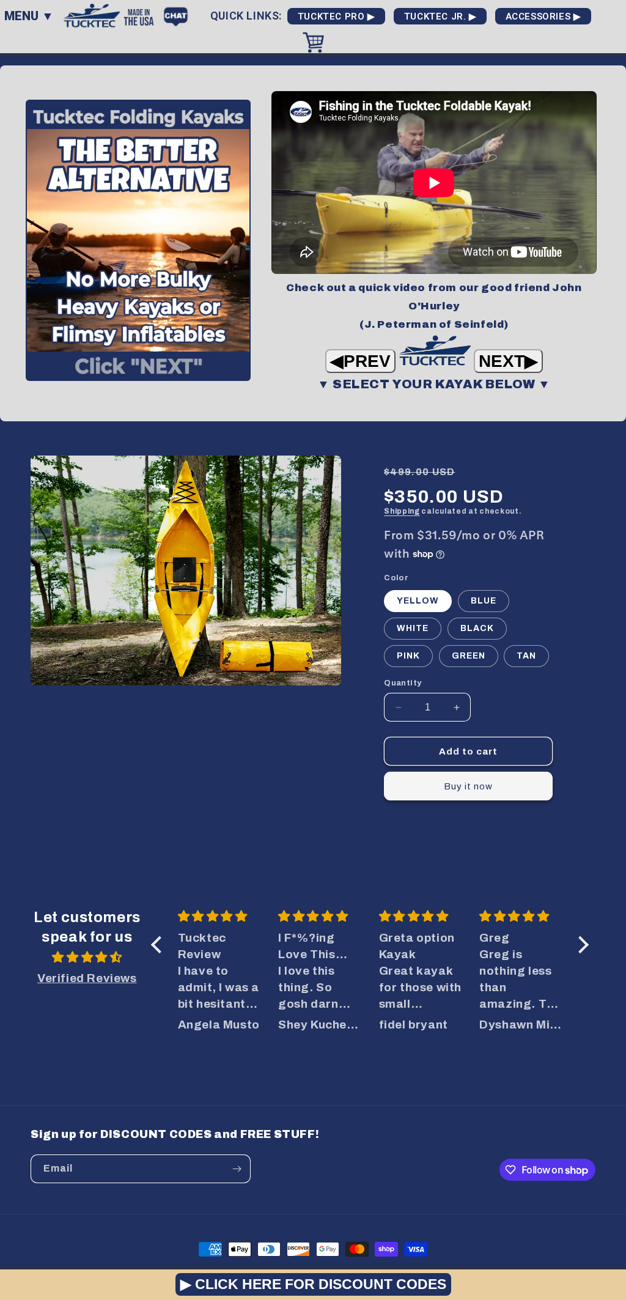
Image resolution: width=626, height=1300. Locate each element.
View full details (435, 831)
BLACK (477, 628)
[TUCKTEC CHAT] (179, 15)
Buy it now (468, 786)
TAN (526, 655)
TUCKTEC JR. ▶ (440, 16)
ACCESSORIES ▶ (543, 16)
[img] (87, 958)
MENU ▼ (29, 16)
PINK (408, 655)
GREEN (468, 655)
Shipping (402, 511)
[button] (159, 944)
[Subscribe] (236, 1168)
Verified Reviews (87, 978)
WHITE (413, 628)
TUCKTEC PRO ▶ (336, 16)
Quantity (402, 683)
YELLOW (418, 600)
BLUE (483, 600)
